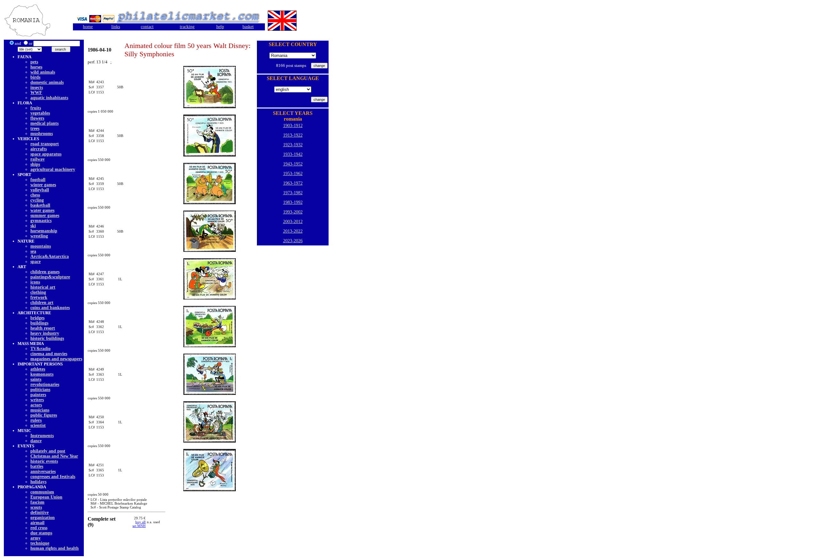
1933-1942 (293, 154)
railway (37, 159)
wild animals (42, 72)
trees (34, 128)
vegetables (40, 113)
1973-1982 (293, 192)
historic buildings (47, 338)
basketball (40, 205)
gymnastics (41, 220)
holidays (38, 481)
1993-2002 (293, 212)
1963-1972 (293, 183)
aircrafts (38, 149)
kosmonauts (41, 374)
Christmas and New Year (54, 456)
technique (39, 543)
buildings (39, 323)
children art (41, 302)
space (35, 261)
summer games (44, 215)
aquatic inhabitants (49, 97)
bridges (37, 318)
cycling (37, 200)
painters (38, 394)
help (220, 26)
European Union (46, 497)
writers (37, 399)
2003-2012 (293, 221)
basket (248, 26)
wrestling (39, 236)
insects (36, 87)
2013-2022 (293, 231)
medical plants (44, 123)
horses (36, 67)
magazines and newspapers (56, 358)
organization (42, 517)
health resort (42, 328)
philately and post (47, 451)
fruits (35, 108)
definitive (39, 512)
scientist (38, 425)
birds (35, 77)
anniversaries (43, 471)
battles (36, 466)
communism (42, 492)
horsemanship (43, 230)
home (88, 26)
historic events (44, 461)
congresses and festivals (52, 476)
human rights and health (54, 548)
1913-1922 (293, 135)
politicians (40, 389)
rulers (36, 420)
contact (147, 26)
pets (34, 62)
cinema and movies (48, 353)
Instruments (42, 435)
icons (35, 282)
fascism (37, 502)
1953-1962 (293, 173)
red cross (38, 527)
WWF (36, 92)
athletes (37, 369)
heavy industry (44, 333)
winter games (43, 184)
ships (35, 164)
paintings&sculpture (50, 277)
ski (33, 225)
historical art (42, 287)
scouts (36, 507)
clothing (38, 292)
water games (42, 210)
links (115, 26)
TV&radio (40, 348)
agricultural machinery (52, 169)
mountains (40, 246)
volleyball (39, 190)
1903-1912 (293, 125)
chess (35, 195)
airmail (37, 522)
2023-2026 (293, 240)
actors (36, 405)
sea (33, 251)
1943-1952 (293, 164)
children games (45, 271)
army (35, 538)
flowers (37, 118)
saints (35, 379)
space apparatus (45, 154)
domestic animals (47, 82)
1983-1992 (293, 202)
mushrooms (41, 133)
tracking (187, 26)
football (37, 179)
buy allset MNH (139, 524)
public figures (43, 415)
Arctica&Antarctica (49, 256)
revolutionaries (44, 384)
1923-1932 (293, 144)
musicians (39, 410)
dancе (36, 440)
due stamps (41, 533)
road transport (44, 143)
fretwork (38, 297)
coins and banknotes (50, 307)
